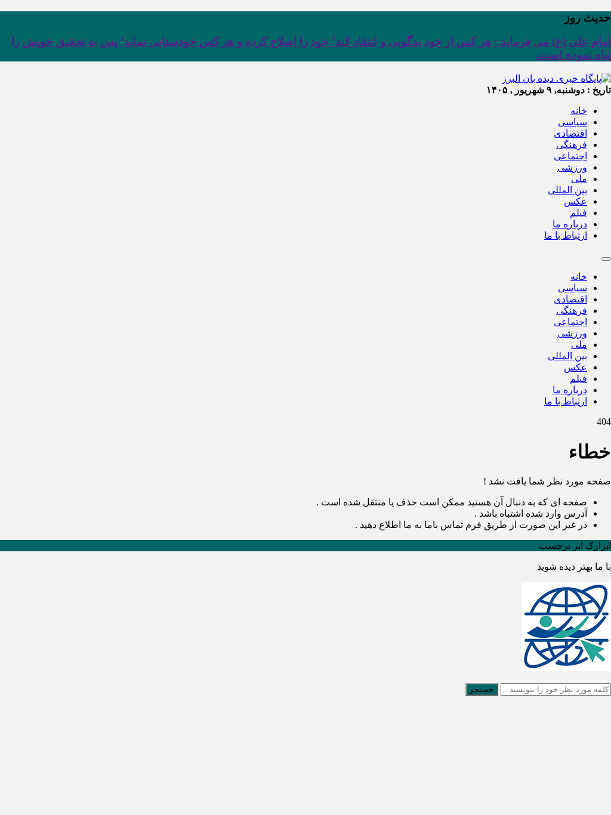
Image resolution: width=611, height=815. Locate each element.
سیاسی (572, 122)
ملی (579, 179)
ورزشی (572, 167)
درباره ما (570, 224)
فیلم (578, 213)
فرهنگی (571, 145)
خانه (578, 111)
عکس (575, 201)
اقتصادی (570, 133)
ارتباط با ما (565, 235)
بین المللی (567, 190)
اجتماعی (570, 156)
